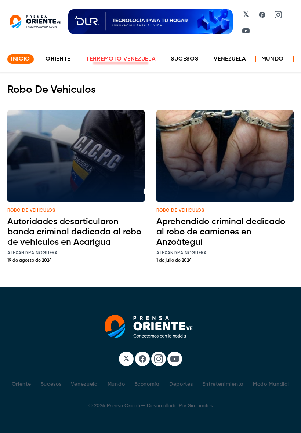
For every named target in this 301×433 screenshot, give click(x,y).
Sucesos (184, 59)
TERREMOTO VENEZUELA (120, 59)
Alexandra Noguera (32, 253)
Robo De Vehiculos (31, 210)
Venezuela (230, 59)
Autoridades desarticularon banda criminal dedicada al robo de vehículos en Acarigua (74, 232)
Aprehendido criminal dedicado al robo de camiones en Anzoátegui (220, 232)
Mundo (272, 59)
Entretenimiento (222, 384)
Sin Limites (199, 405)
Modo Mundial (271, 384)
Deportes (181, 384)
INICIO (20, 59)
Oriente (58, 59)
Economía (147, 384)
